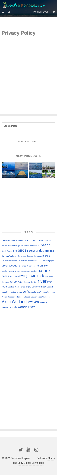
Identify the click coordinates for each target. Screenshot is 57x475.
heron (39, 265)
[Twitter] (20, 450)
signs (28, 286)
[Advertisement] (28, 71)
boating (31, 250)
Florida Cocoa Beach (9, 261)
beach (46, 245)
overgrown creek (31, 276)
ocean (5, 276)
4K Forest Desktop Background (36, 240)
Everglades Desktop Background (30, 256)
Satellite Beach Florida (16, 287)
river (42, 281)
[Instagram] (36, 450)
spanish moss (39, 286)
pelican (13, 281)
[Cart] (53, 11)
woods (13, 307)
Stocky (51, 458)
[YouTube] (28, 450)
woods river (26, 307)
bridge (40, 251)
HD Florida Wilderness (26, 266)
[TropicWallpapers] (24, 4)
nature (44, 270)
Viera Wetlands (15, 301)
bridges (49, 250)
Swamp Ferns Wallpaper (37, 292)
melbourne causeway (13, 271)
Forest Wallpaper (47, 261)
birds (22, 250)
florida (46, 255)
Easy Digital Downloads (31, 462)
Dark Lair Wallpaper (9, 256)
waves (34, 302)
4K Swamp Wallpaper (32, 246)
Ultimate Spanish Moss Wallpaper (37, 297)
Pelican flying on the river (27, 282)
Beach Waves (7, 251)
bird (15, 250)
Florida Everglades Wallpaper (29, 261)
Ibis (45, 265)
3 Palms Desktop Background (13, 240)
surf (25, 291)
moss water (30, 271)
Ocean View (14, 276)
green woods (9, 265)
